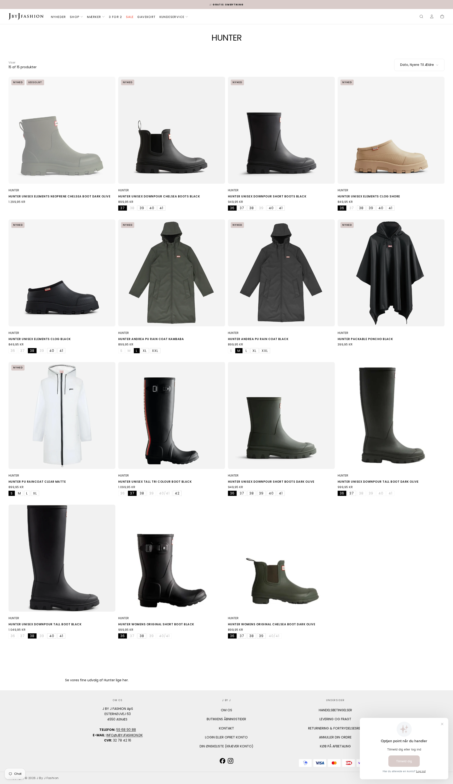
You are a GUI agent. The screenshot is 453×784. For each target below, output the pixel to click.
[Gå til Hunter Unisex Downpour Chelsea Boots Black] (171, 130)
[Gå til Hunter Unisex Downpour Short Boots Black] (281, 130)
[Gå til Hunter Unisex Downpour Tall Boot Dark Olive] (391, 415)
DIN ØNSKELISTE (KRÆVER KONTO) (226, 746)
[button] (421, 17)
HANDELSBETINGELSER (335, 710)
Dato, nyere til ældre (417, 64)
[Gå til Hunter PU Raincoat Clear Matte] (61, 415)
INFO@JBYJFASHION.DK (124, 735)
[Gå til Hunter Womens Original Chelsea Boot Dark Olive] (281, 558)
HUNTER (13, 190)
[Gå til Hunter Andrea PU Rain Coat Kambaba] (171, 272)
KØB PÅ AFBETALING (335, 746)
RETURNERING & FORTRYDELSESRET (335, 728)
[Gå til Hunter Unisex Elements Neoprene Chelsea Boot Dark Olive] (61, 130)
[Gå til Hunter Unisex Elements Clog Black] (61, 272)
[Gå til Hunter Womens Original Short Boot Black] (171, 558)
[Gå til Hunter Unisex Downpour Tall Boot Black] (61, 558)
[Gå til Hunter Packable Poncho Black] (391, 272)
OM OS (226, 710)
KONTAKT (226, 728)
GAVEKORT (146, 17)
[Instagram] (230, 761)
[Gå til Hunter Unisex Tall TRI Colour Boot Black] (171, 415)
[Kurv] (442, 17)
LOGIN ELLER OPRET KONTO (226, 737)
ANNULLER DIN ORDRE (335, 737)
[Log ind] (431, 17)
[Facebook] (222, 761)
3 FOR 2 (115, 17)
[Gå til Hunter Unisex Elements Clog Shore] (391, 130)
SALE (130, 17)
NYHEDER (58, 17)
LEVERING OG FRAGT (335, 719)
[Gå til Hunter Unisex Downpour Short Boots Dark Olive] (281, 415)
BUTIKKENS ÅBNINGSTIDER (226, 719)
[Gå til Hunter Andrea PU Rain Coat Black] (281, 272)
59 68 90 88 (126, 729)
